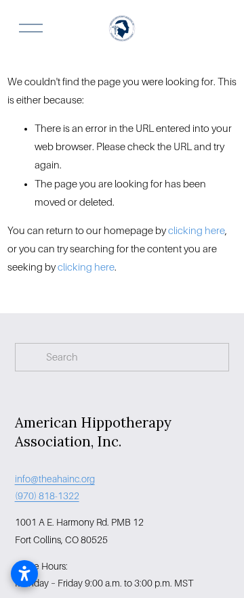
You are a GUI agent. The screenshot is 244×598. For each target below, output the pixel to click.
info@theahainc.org (55, 479)
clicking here (196, 230)
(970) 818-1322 (47, 495)
